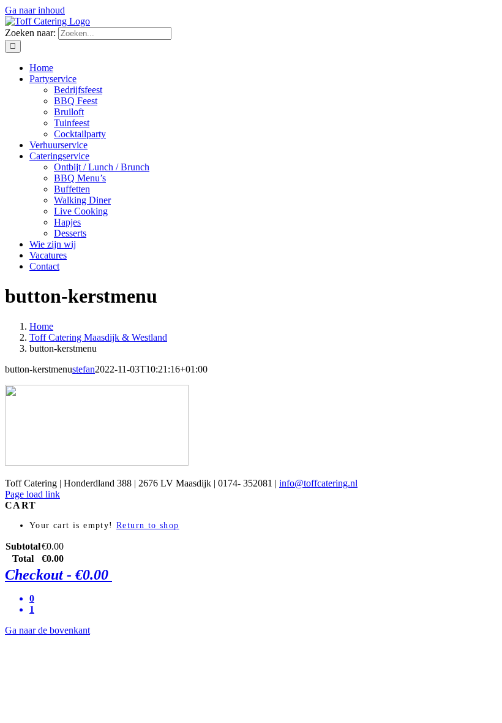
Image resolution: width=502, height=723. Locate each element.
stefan (83, 369)
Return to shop (147, 525)
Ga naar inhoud (35, 10)
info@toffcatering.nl (318, 483)
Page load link (32, 494)
